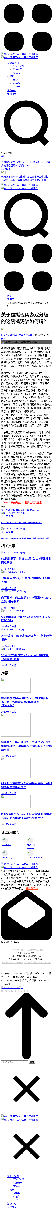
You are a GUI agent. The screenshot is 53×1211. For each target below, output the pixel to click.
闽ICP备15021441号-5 (12, 962)
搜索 (32, 1062)
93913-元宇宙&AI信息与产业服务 (26, 949)
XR (3, 156)
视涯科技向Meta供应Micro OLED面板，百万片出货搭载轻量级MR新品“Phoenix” (26, 702)
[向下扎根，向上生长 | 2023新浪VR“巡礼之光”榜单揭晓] (26, 591)
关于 (3, 510)
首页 (9, 296)
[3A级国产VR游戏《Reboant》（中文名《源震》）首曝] (26, 649)
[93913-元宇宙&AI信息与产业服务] (19, 54)
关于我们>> (32, 888)
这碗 (31, 510)
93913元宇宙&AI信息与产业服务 (18, 335)
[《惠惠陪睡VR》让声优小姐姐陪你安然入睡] (26, 571)
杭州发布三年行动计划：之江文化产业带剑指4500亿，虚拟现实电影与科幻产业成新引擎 (26, 745)
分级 (8, 510)
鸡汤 (36, 510)
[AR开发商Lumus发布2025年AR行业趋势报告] (26, 629)
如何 (13, 510)
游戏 (17, 510)
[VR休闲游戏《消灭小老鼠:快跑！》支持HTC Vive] (26, 610)
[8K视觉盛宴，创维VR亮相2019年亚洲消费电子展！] (26, 552)
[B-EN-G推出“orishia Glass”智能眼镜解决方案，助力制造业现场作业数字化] (26, 802)
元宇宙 (10, 299)
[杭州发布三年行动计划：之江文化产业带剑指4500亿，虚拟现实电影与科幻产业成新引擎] (26, 173)
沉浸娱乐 (6, 169)
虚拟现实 (24, 510)
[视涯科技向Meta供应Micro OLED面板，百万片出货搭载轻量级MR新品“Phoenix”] (26, 158)
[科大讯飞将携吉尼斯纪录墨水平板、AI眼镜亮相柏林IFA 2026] (26, 768)
